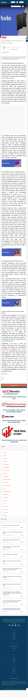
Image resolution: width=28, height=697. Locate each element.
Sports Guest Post (20, 682)
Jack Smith (8, 47)
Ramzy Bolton (6, 571)
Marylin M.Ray (5, 564)
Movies (5, 473)
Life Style (6, 458)
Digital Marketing (7, 491)
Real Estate (6, 497)
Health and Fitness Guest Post (9, 684)
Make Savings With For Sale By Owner (10, 554)
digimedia (4, 611)
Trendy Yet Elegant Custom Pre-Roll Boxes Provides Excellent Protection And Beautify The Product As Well (12, 593)
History (5, 452)
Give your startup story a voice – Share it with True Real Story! (14, 441)
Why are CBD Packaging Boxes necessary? (11, 539)
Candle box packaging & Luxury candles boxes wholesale (12, 577)
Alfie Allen (5, 596)
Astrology (6, 476)
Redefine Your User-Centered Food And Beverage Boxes (13, 533)
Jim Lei (4, 527)
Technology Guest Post (13, 681)
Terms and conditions (14, 646)
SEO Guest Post (20, 681)
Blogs (14, 657)
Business (4, 37)
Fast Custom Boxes (7, 535)
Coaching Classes (7, 485)
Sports (5, 455)
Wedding (5, 494)
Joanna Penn (5, 549)
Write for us (14, 638)
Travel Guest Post (5, 681)
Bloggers (14, 659)
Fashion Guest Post (12, 682)
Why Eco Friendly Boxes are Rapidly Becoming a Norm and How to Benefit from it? (12, 569)
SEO (4, 488)
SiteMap (14, 673)
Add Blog (14, 661)
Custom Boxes (6, 579)
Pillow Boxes (22, 215)
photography (6, 467)
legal (14, 650)
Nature (5, 461)
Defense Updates (7, 479)
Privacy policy (14, 648)
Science (5, 515)
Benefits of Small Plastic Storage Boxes (11, 525)
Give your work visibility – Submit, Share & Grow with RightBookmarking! (14, 410)
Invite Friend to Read (14, 385)
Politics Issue (6, 470)
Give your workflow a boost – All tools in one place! (14, 397)
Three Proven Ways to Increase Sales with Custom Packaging (11, 547)
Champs (4, 556)
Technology (6, 464)
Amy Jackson (5, 587)
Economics (6, 512)
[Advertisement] (14, 119)
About (14, 632)
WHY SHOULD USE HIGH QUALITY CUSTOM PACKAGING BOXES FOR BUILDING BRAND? (11, 609)
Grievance (14, 636)
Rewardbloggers (10, 689)
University (6, 506)
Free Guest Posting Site (14, 683)
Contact (14, 634)
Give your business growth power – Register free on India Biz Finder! (14, 421)
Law (4, 503)
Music (5, 500)
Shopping (6, 509)
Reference (4, 374)
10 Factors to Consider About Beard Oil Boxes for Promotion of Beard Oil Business (12, 601)
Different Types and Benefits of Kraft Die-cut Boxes (12, 585)
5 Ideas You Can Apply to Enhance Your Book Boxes (12, 561)
